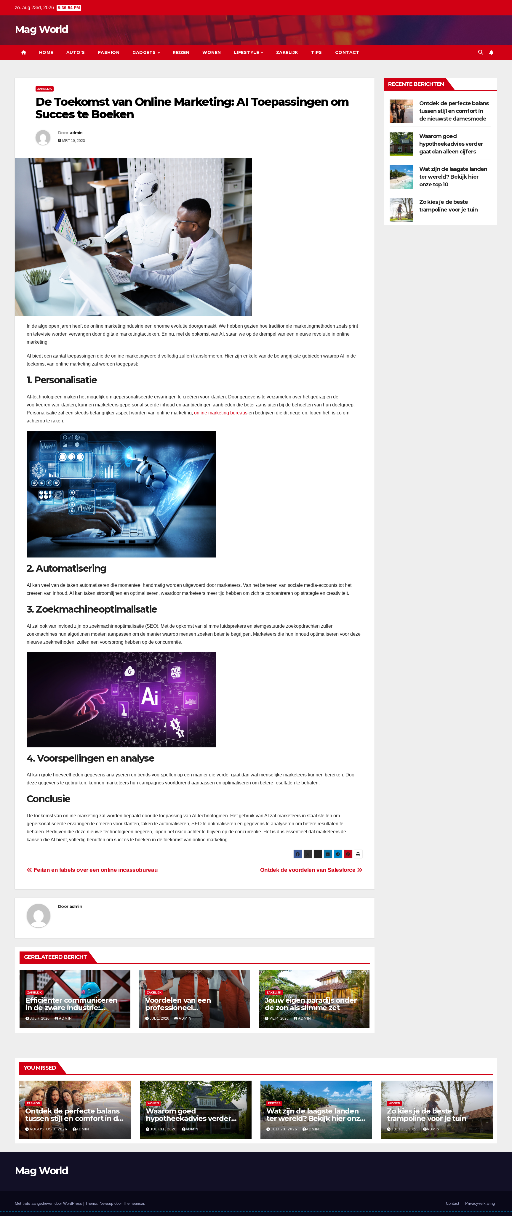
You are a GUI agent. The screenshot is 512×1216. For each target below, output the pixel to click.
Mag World (41, 29)
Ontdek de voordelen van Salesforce (308, 870)
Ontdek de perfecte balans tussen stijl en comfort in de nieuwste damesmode (454, 111)
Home (46, 52)
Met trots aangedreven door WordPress (49, 1203)
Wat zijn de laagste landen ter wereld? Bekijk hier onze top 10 (453, 177)
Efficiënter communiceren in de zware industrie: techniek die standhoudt (71, 1007)
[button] (480, 52)
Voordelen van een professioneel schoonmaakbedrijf (179, 1007)
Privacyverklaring (480, 1203)
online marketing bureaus (220, 412)
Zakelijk (287, 52)
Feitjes (274, 1103)
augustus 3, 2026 (49, 1129)
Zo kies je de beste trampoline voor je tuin (426, 1115)
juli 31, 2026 (164, 1129)
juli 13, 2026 (405, 1129)
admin (76, 132)
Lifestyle (247, 52)
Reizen (181, 52)
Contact (347, 52)
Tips (316, 52)
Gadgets (144, 52)
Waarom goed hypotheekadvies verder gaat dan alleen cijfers (451, 144)
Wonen (211, 52)
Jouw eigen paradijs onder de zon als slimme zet (311, 1004)
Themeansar (133, 1203)
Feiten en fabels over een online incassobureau (95, 870)
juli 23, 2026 (284, 1129)
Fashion (109, 52)
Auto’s (75, 52)
